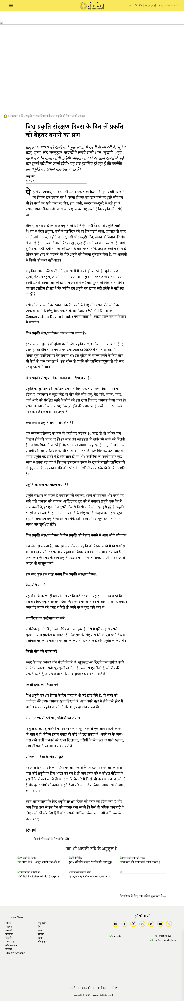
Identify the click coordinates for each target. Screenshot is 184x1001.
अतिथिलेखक (11, 946)
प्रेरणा (40, 938)
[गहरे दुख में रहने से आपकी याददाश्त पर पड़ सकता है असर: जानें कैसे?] (80, 873)
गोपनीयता (101, 988)
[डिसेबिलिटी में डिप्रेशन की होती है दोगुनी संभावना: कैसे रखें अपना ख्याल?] (29, 873)
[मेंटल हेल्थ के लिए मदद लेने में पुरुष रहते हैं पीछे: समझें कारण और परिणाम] (143, 873)
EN (130, 6)
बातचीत (9, 935)
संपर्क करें (86, 988)
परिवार (41, 935)
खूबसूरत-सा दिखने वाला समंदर (97, 663)
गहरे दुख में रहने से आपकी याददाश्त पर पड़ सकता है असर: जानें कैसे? (103, 877)
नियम (115, 988)
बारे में (72, 988)
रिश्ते (40, 931)
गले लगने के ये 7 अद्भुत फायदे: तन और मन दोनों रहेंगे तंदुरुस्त (48, 862)
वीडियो (8, 950)
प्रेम (39, 927)
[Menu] (11, 4)
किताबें (8, 938)
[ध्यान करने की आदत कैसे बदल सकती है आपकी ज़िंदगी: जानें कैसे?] (132, 858)
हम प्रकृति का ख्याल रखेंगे (58, 519)
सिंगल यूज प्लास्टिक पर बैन (43, 356)
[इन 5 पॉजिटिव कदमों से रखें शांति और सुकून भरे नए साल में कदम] (75, 858)
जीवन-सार (42, 942)
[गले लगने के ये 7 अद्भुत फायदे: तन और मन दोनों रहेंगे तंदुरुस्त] (27, 858)
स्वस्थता (14, 116)
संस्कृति (8, 931)
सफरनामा (10, 942)
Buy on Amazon (15, 953)
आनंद (8, 923)
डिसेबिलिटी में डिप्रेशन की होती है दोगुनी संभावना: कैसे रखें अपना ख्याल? (54, 877)
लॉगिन (61, 839)
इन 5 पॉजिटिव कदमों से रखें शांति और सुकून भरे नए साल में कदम (102, 862)
